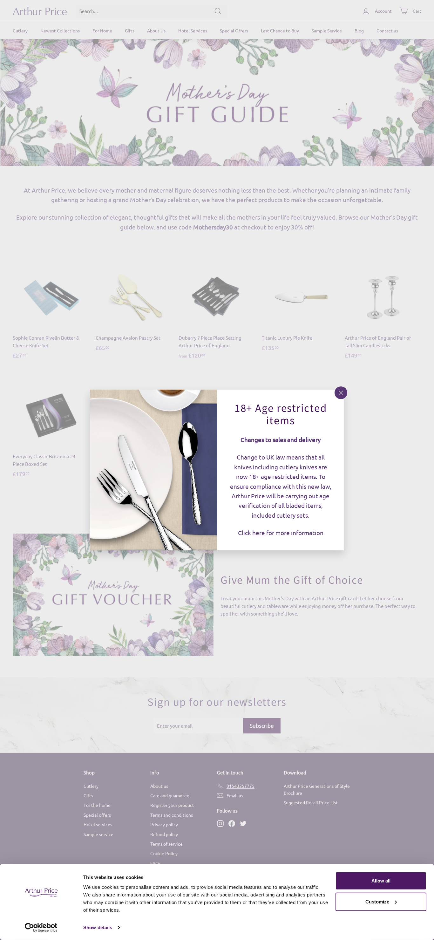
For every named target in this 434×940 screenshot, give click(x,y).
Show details (97, 927)
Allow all (380, 880)
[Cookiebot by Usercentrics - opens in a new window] (41, 927)
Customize (377, 901)
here (258, 532)
